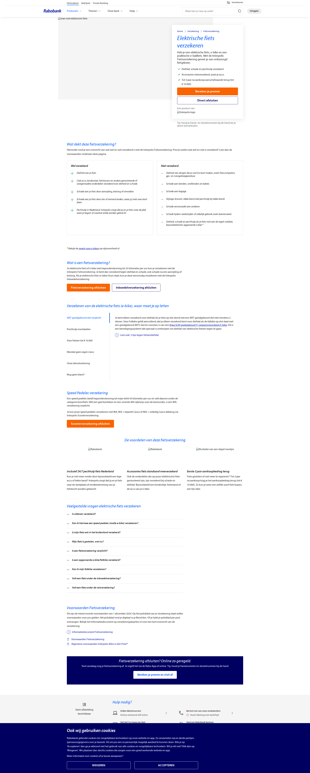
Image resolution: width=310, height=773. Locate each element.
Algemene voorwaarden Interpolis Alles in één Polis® (99, 644)
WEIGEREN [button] (98, 765)
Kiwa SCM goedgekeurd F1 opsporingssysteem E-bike (198, 325)
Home (180, 31)
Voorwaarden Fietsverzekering (87, 639)
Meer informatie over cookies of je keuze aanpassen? (95, 756)
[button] (235, 3)
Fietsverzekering (211, 31)
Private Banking (100, 3)
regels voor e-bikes (89, 248)
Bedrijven (85, 3)
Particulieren (73, 3)
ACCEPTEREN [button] (166, 765)
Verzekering (193, 31)
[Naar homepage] (53, 11)
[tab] (88, 317)
